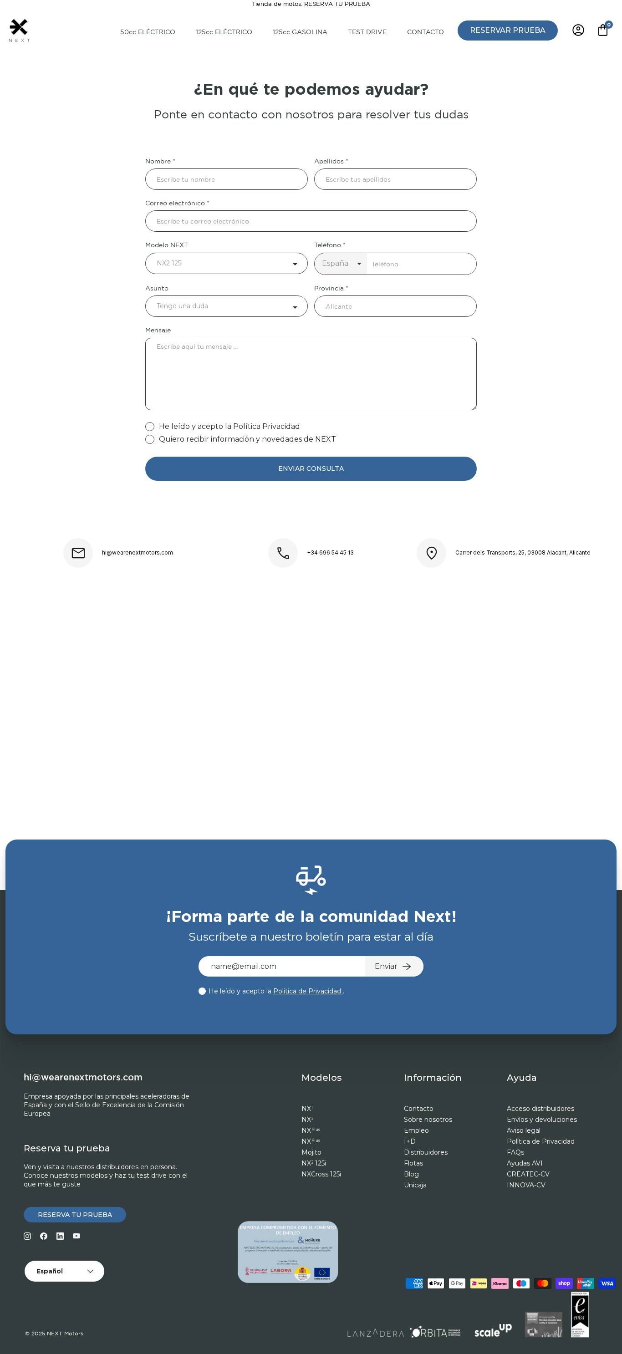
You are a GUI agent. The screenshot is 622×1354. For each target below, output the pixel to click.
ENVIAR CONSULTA (311, 468)
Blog (411, 1174)
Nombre (158, 161)
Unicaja (415, 1185)
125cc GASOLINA (300, 32)
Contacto (418, 1109)
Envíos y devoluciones (542, 1119)
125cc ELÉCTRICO (224, 32)
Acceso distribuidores (540, 1109)
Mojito (311, 1152)
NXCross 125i (321, 1174)
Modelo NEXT (166, 245)
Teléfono (327, 245)
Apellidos (329, 161)
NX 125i (313, 1163)
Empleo (416, 1130)
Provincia (329, 288)
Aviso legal (523, 1130)
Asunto (156, 288)
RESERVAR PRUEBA (508, 29)
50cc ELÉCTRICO (147, 32)
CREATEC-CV (528, 1174)
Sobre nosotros (428, 1119)
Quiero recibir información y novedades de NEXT (247, 439)
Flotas (413, 1163)
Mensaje (158, 330)
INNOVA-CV (526, 1185)
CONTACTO (425, 32)
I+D (410, 1141)
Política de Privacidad (308, 991)
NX (307, 1109)
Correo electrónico (175, 203)
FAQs (515, 1152)
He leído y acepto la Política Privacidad (229, 426)
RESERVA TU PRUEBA (337, 4)
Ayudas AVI (525, 1163)
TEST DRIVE (367, 32)
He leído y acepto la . (275, 991)
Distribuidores (426, 1152)
